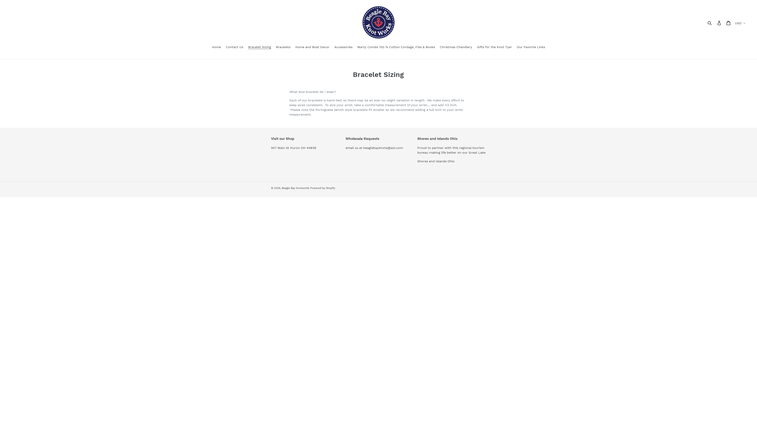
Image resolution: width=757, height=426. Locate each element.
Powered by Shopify (322, 188)
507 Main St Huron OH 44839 (293, 148)
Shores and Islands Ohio (436, 161)
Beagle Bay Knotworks (295, 188)
